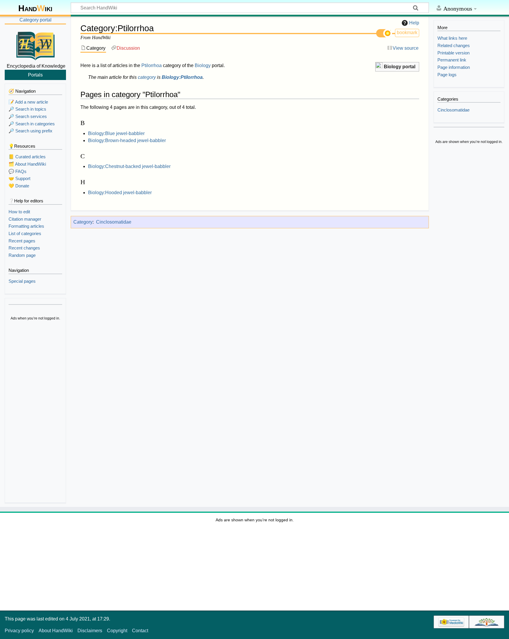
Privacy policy (19, 630)
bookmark (407, 32)
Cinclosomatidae (113, 221)
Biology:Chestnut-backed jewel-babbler (129, 166)
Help (414, 22)
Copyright (117, 630)
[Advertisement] (35, 412)
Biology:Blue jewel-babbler (116, 133)
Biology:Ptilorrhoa (182, 77)
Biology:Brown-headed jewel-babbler (127, 140)
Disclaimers (89, 630)
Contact (140, 630)
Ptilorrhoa (151, 65)
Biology (203, 65)
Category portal (35, 19)
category (147, 77)
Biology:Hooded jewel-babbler (120, 192)
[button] (397, 67)
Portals (35, 74)
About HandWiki (56, 630)
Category (82, 221)
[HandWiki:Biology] (379, 66)
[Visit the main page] (35, 45)
